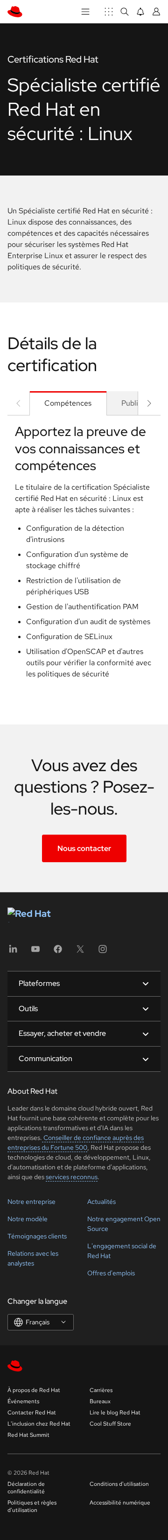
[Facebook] (57, 952)
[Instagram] (102, 952)
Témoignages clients (37, 1236)
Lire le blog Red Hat (115, 1412)
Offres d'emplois (111, 1273)
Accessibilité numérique (120, 1502)
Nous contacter (84, 848)
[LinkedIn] (13, 952)
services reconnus (72, 1177)
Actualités (101, 1201)
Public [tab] (131, 403)
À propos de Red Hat (33, 1390)
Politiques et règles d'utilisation (31, 1506)
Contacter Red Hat (31, 1412)
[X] (80, 952)
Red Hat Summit (28, 1435)
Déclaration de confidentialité (26, 1487)
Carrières (101, 1390)
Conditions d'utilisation (119, 1484)
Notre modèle (27, 1219)
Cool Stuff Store (110, 1423)
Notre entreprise (31, 1201)
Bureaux (100, 1401)
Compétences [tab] (67, 403)
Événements (23, 1401)
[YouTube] (35, 952)
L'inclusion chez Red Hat (38, 1423)
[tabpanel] (84, 554)
